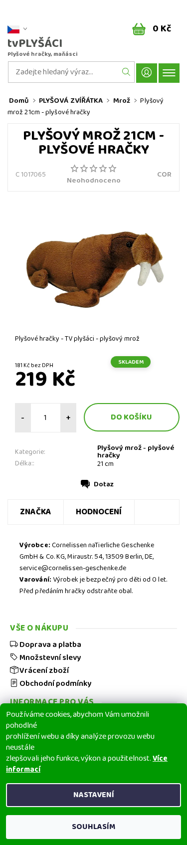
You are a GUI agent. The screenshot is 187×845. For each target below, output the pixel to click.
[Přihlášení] (146, 73)
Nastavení (93, 795)
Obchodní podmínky (54, 683)
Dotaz (104, 484)
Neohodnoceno (94, 181)
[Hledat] (126, 72)
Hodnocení (99, 512)
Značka (35, 512)
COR (164, 175)
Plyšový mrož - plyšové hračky (136, 451)
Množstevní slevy (49, 657)
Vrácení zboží (43, 670)
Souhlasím (93, 827)
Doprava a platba (49, 644)
